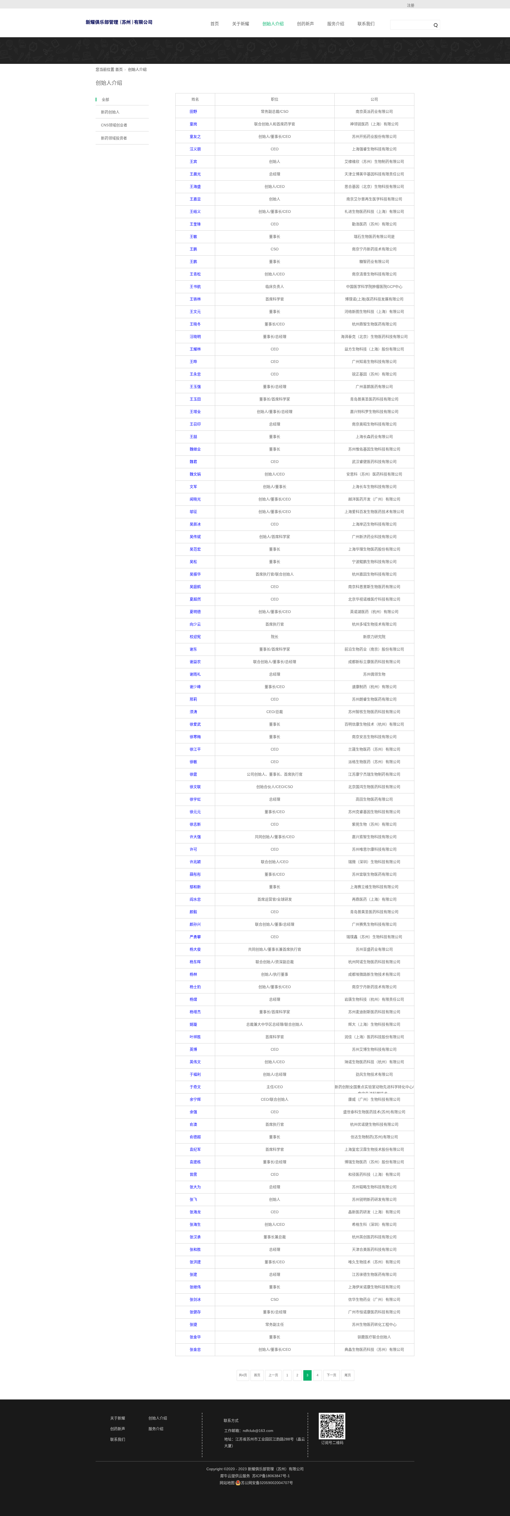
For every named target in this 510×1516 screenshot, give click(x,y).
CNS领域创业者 (114, 125)
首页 (214, 24)
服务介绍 (335, 24)
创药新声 (305, 24)
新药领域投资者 (114, 138)
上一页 (273, 1375)
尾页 (348, 1375)
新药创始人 (110, 112)
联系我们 (366, 24)
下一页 (331, 1375)
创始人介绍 (273, 24)
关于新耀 (240, 24)
